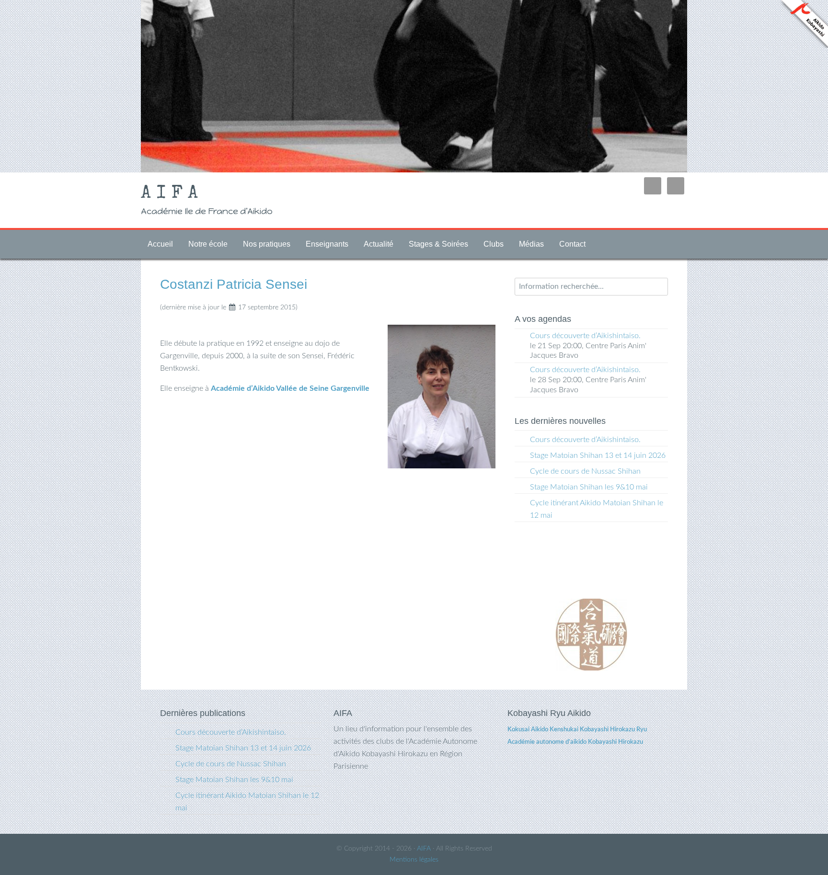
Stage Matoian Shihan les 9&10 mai (589, 487)
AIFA (172, 194)
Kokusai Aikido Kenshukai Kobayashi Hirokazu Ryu (577, 730)
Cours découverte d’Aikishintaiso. (585, 336)
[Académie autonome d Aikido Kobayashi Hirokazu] (804, 43)
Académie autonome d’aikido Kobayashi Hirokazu (575, 742)
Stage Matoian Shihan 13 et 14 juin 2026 (598, 455)
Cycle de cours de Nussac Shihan (585, 471)
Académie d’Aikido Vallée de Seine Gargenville (290, 388)
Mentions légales (414, 859)
